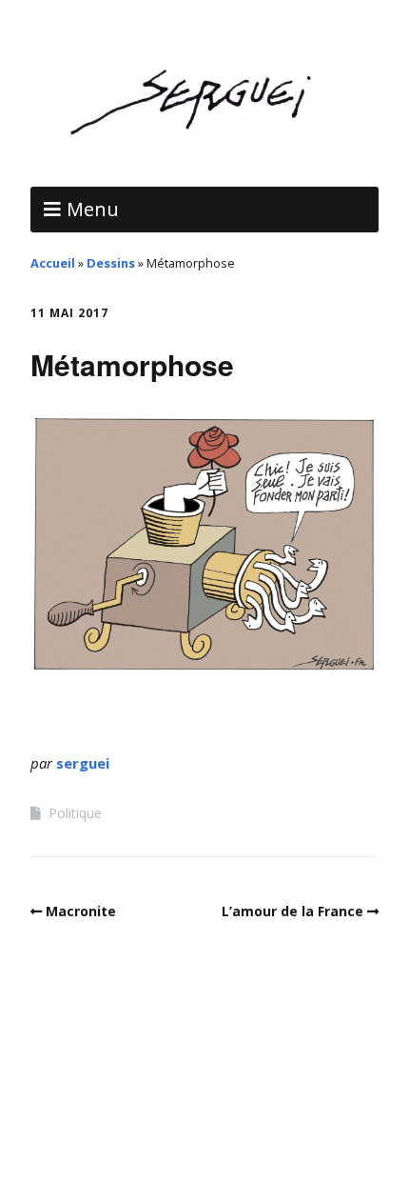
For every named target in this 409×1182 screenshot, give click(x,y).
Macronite (81, 911)
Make (105, 1079)
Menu (93, 209)
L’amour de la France (292, 911)
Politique (75, 813)
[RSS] (205, 1125)
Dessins (111, 262)
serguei (82, 762)
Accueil (52, 262)
